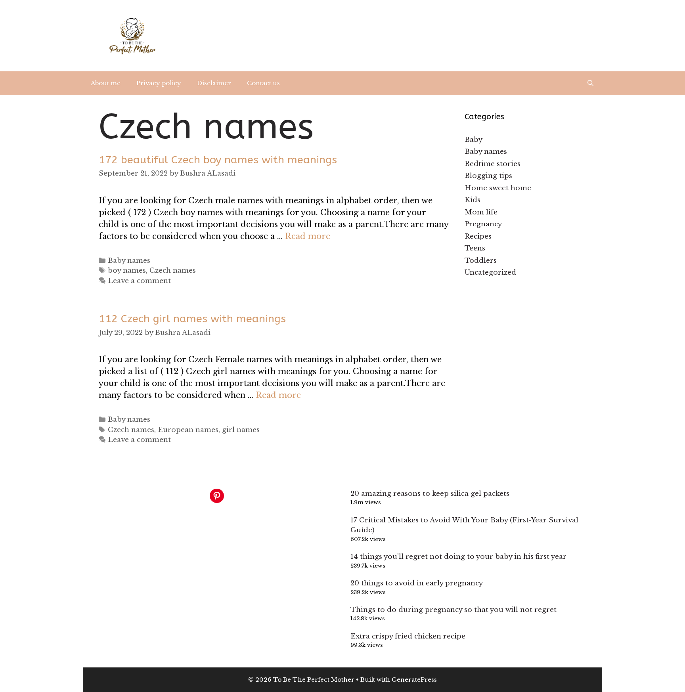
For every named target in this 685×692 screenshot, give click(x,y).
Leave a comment (139, 281)
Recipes (478, 236)
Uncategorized (490, 272)
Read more (307, 236)
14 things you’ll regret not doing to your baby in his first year (458, 556)
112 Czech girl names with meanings (192, 318)
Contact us (263, 83)
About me (106, 83)
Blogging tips (488, 176)
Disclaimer (214, 83)
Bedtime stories (492, 164)
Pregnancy (483, 224)
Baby (473, 140)
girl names (241, 430)
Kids (472, 200)
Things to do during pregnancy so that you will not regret (453, 610)
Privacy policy (158, 83)
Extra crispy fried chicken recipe (407, 636)
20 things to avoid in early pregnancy (416, 583)
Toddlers (481, 260)
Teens (475, 248)
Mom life (481, 212)
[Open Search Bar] (590, 83)
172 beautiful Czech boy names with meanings (218, 159)
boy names (127, 270)
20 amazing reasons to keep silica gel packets (429, 493)
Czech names (172, 270)
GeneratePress (414, 679)
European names (188, 430)
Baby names (129, 260)
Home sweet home (498, 188)
